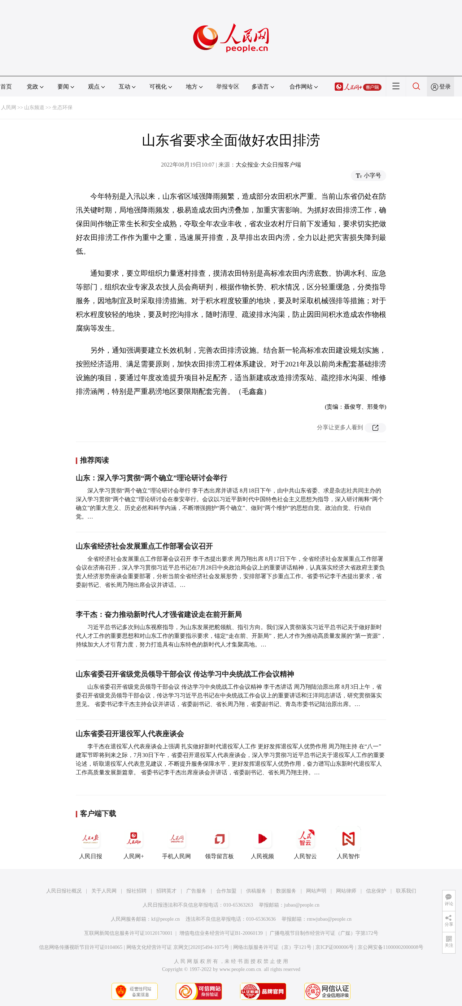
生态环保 (62, 107)
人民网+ (133, 856)
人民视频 (262, 856)
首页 (6, 86)
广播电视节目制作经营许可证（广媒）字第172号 (324, 933)
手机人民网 (176, 856)
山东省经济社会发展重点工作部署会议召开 (144, 546)
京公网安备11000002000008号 (390, 947)
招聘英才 (166, 891)
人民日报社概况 (64, 891)
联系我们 (406, 891)
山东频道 (34, 107)
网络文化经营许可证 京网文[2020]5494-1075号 (177, 947)
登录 (445, 86)
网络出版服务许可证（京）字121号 (272, 947)
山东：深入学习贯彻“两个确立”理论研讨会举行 (151, 478)
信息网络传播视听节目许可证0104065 (80, 947)
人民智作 (348, 856)
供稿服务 (256, 891)
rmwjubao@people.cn (329, 919)
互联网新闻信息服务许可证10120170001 (128, 933)
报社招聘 (136, 891)
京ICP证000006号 (334, 947)
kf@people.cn (165, 919)
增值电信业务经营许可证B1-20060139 (221, 933)
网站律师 (346, 891)
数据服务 (286, 891)
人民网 (8, 107)
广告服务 (196, 891)
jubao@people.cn (301, 905)
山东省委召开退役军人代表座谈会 (130, 734)
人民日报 (90, 856)
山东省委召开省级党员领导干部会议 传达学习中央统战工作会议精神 (185, 674)
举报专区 (227, 86)
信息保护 (376, 891)
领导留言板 (219, 856)
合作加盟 (226, 891)
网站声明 (316, 891)
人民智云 (305, 856)
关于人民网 (104, 891)
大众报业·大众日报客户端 (268, 165)
